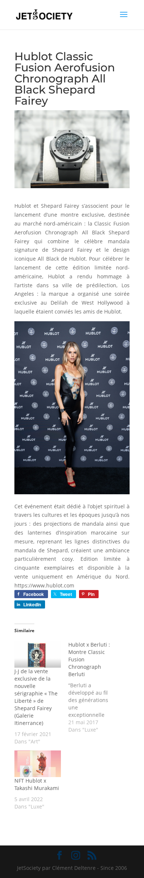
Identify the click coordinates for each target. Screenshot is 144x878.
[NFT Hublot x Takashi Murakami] (37, 763)
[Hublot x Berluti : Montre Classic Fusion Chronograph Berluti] (95, 687)
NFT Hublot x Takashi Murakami (36, 784)
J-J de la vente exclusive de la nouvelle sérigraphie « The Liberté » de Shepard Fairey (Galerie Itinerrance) (36, 697)
